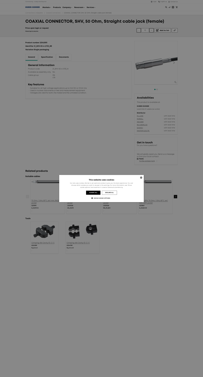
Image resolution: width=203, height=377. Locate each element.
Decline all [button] (109, 192)
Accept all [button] (93, 192)
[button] (101, 198)
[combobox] (141, 177)
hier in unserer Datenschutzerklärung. (110, 187)
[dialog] (101, 188)
